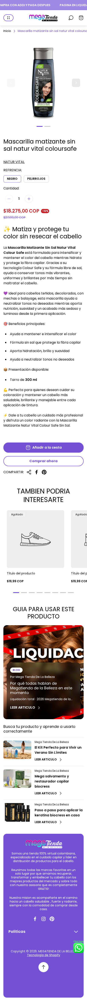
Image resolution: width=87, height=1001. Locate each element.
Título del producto (21, 573)
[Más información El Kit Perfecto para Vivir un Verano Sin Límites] (17, 750)
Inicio (7, 31)
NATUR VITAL (13, 162)
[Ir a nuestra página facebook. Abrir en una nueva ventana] (35, 918)
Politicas (16, 931)
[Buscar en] (71, 17)
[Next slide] (76, 83)
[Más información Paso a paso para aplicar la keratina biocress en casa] (17, 812)
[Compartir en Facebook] (36, 472)
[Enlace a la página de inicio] (43, 843)
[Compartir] (28, 472)
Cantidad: (11, 188)
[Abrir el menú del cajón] (8, 17)
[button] (40, 126)
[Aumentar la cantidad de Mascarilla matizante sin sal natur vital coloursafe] (29, 199)
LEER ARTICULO (22, 707)
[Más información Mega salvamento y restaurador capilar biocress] (17, 778)
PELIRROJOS (36, 179)
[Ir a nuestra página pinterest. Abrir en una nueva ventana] (51, 918)
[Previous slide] (11, 83)
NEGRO (12, 179)
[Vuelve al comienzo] (43, 967)
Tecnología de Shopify (43, 955)
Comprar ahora (43, 461)
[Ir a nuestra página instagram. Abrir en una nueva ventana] (43, 918)
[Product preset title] (35, 539)
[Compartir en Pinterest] (44, 472)
